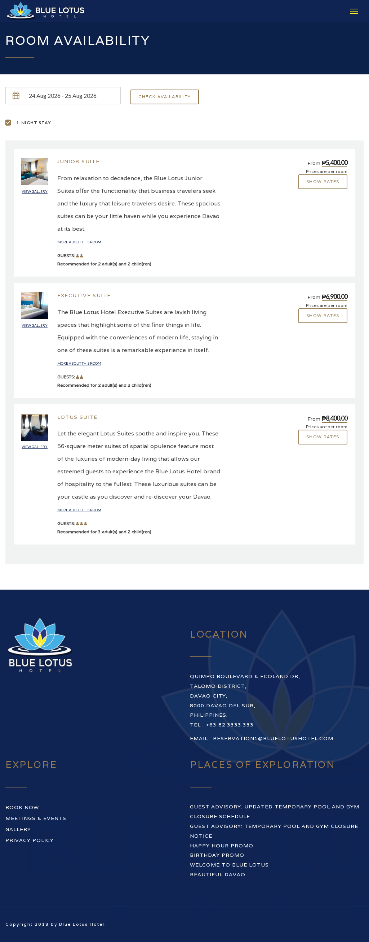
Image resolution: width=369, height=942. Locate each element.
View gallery (35, 191)
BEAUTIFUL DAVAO (217, 874)
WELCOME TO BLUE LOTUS (229, 864)
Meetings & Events (35, 818)
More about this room (79, 242)
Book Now (22, 807)
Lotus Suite (77, 417)
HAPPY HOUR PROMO (221, 845)
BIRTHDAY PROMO (217, 855)
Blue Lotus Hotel (82, 924)
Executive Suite (84, 295)
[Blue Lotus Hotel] (50, 11)
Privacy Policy (29, 840)
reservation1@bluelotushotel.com (273, 738)
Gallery (18, 829)
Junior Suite (78, 161)
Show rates (322, 181)
